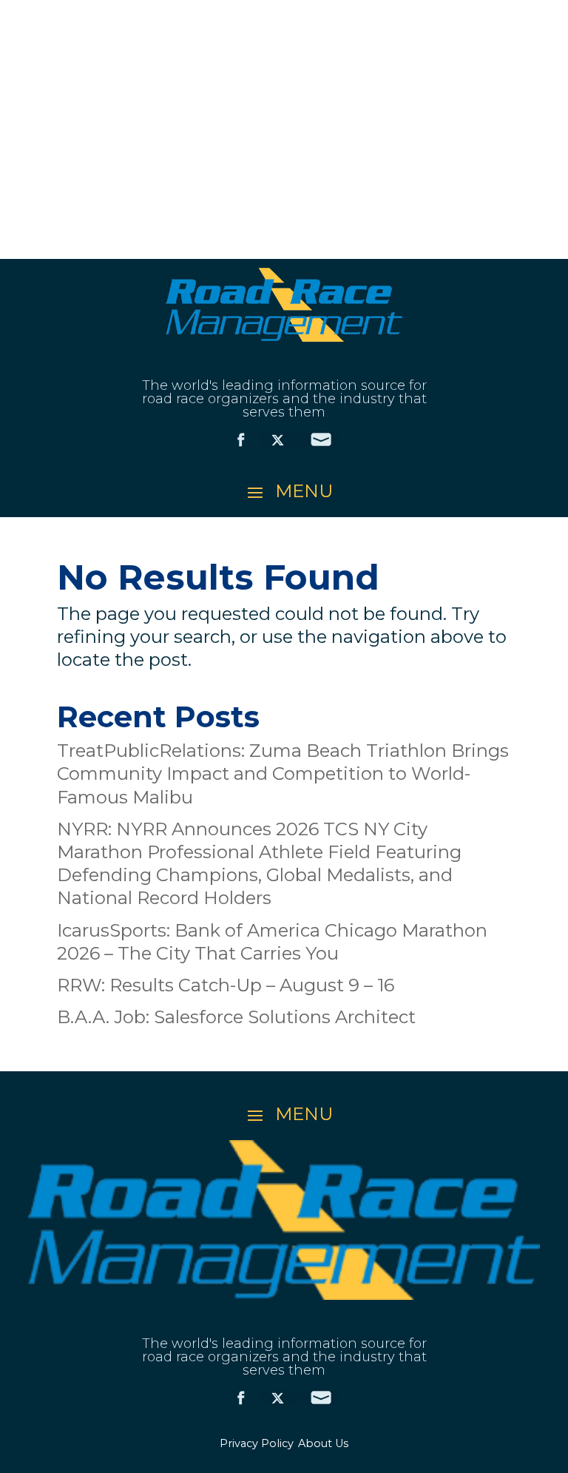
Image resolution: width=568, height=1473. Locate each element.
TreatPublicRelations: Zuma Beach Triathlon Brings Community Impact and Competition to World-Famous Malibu (283, 773)
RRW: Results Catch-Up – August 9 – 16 (225, 985)
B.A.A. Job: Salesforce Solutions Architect (236, 1017)
